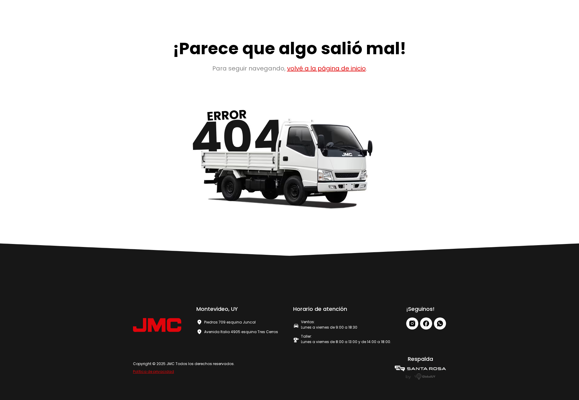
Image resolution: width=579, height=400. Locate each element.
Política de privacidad (153, 371)
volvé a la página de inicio (326, 68)
